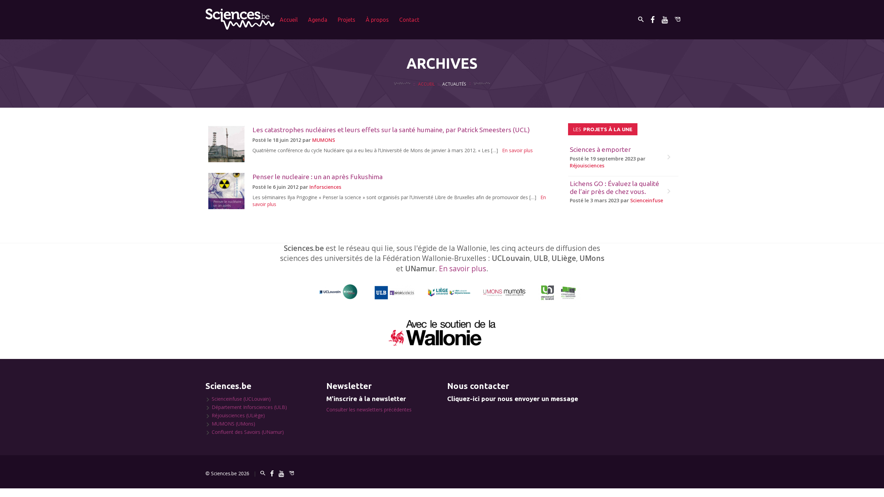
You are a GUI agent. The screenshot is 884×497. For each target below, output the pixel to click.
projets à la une (602, 129)
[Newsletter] (677, 19)
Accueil (289, 20)
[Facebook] (652, 19)
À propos (377, 20)
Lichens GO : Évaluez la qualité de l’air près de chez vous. (614, 187)
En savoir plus (517, 150)
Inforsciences (325, 187)
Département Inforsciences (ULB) (249, 407)
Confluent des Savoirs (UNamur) (248, 432)
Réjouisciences (587, 165)
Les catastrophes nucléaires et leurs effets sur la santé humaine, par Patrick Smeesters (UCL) (391, 130)
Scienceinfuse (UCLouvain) (241, 399)
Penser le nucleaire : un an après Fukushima (317, 177)
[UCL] (338, 291)
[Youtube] (664, 19)
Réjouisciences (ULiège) (238, 415)
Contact (409, 20)
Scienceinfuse (646, 200)
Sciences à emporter (600, 149)
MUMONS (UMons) (233, 423)
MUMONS (323, 140)
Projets (346, 20)
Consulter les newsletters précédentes (369, 409)
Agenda (317, 20)
